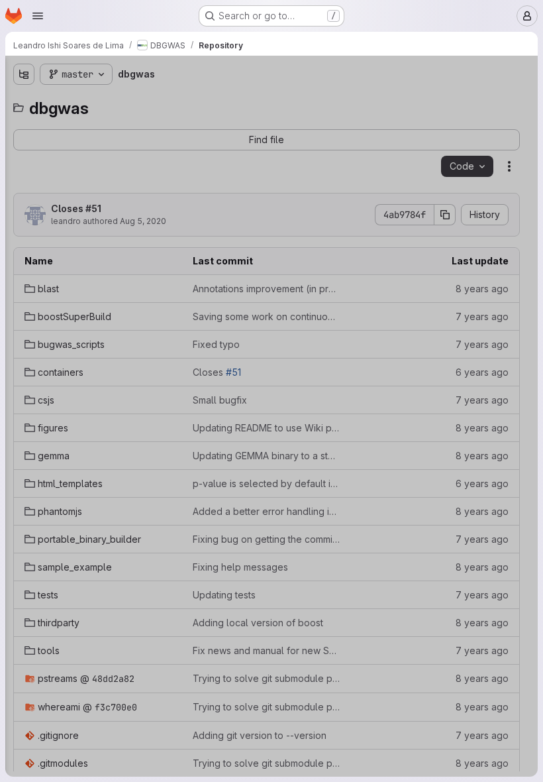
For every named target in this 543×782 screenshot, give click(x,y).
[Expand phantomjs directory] (24, 294)
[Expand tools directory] (24, 400)
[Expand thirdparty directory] (24, 378)
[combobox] (108, 100)
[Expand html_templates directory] (24, 272)
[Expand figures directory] (24, 230)
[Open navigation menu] (37, 16)
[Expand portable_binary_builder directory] (24, 315)
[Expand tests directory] (24, 357)
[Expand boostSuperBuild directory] (24, 145)
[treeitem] (110, 124)
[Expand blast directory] (24, 124)
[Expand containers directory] (24, 188)
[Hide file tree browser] (23, 74)
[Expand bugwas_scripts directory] (24, 166)
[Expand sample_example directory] (24, 336)
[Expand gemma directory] (24, 251)
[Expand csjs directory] (24, 209)
